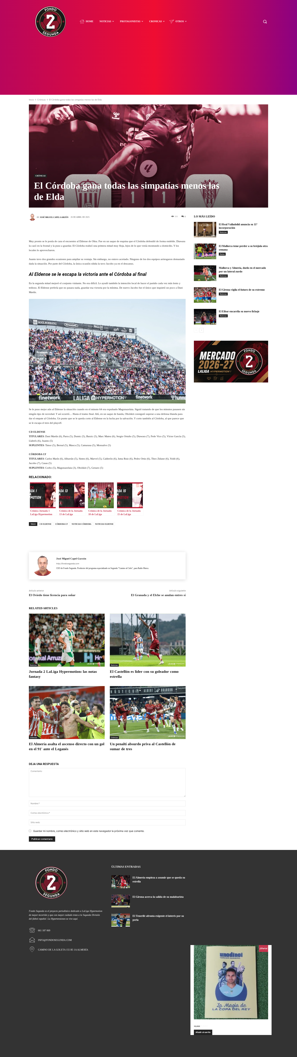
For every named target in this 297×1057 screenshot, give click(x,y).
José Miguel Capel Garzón (54, 217)
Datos (222, 254)
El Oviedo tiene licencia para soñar (52, 595)
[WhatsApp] (123, 229)
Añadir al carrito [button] (203, 1032)
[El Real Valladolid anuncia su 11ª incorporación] (205, 230)
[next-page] (201, 330)
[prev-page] (196, 330)
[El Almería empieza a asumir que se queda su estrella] (120, 881)
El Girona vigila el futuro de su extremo (242, 289)
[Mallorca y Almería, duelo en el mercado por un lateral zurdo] (205, 273)
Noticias (33, 665)
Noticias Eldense (104, 524)
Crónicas (41, 99)
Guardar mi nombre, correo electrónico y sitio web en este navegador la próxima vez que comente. (88, 830)
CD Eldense (45, 524)
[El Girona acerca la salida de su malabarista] (120, 901)
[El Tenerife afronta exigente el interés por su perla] (120, 920)
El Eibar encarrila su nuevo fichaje (239, 311)
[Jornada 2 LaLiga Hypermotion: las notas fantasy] (67, 640)
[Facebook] (92, 229)
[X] (102, 229)
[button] (265, 21)
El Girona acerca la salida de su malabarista (158, 896)
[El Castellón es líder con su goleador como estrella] (148, 640)
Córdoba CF (61, 524)
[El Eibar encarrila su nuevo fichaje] (205, 317)
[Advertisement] (148, 69)
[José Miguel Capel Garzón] (33, 217)
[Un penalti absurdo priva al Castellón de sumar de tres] (148, 712)
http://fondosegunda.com (67, 563)
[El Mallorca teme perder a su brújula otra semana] (205, 251)
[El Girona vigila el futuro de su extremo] (205, 295)
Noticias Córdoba (81, 524)
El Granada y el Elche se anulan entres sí (158, 595)
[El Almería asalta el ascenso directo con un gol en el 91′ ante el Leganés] (67, 712)
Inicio (31, 99)
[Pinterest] (112, 229)
